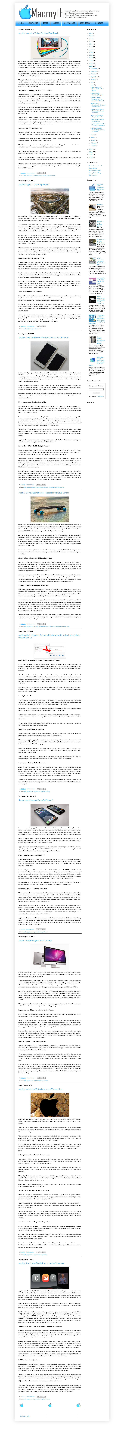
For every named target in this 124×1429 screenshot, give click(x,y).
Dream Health (93, 168)
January (93, 145)
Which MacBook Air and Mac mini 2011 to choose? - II (101, 300)
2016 (91, 60)
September (94, 77)
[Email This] (38, 173)
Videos (56, 23)
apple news (30, 175)
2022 (91, 44)
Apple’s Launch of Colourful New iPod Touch (38, 33)
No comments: (31, 173)
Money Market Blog (95, 173)
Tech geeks (85, 23)
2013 (91, 149)
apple (24, 175)
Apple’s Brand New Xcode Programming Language (41, 1263)
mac (47, 1080)
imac (44, 1080)
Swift (44, 1399)
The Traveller (93, 175)
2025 (91, 36)
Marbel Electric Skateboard (46, 626)
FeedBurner (100, 396)
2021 (91, 47)
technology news (50, 175)
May (92, 135)
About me (33, 23)
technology (51, 487)
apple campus (30, 328)
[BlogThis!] (40, 173)
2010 (91, 157)
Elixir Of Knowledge (95, 170)
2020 (91, 49)
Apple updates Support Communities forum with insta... (97, 111)
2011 (91, 154)
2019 (91, 52)
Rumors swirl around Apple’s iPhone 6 (35, 800)
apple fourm (30, 791)
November (94, 71)
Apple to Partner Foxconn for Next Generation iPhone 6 (43, 338)
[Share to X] (42, 173)
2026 (91, 33)
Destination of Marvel (95, 166)
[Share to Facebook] (43, 173)
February (94, 143)
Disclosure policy (25, 1416)
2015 (91, 63)
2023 (91, 41)
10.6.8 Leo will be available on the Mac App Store (100, 187)
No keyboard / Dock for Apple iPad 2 (101, 241)
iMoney (45, 1254)
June (92, 85)
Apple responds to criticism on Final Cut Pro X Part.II (101, 261)
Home (21, 23)
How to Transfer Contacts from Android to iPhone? (101, 340)
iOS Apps (36, 626)
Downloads (69, 23)
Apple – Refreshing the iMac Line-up (35, 941)
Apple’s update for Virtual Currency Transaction (40, 1089)
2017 (91, 58)
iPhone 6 (45, 487)
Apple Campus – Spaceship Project (34, 185)
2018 (91, 55)
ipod (44, 175)
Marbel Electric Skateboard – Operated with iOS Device (43, 493)
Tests (45, 23)
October (93, 74)
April (92, 137)
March (93, 140)
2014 (91, 66)
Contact (99, 23)
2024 (91, 38)
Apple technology (38, 175)
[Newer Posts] (21, 1407)
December (94, 68)
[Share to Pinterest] (45, 173)
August (93, 79)
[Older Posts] (78, 1407)
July (92, 82)
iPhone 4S (100, 204)
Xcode (48, 1399)
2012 (91, 152)
